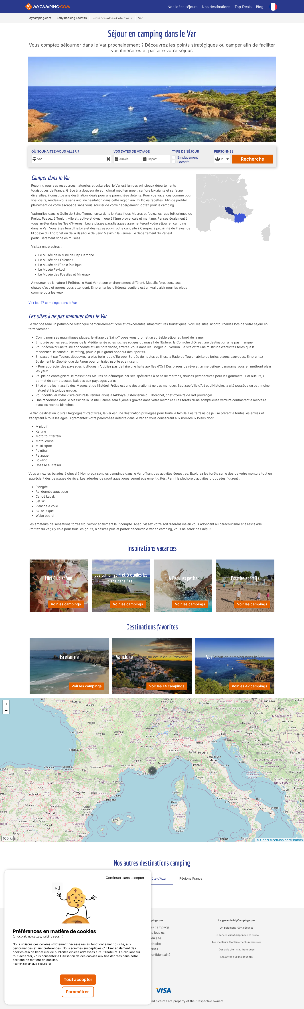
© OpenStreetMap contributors (279, 840)
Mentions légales (152, 932)
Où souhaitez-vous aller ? (55, 151)
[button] (152, 770)
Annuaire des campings (152, 927)
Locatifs (183, 162)
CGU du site (152, 938)
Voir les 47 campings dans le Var (52, 302)
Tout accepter (78, 979)
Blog (259, 6)
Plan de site (152, 944)
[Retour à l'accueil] (47, 6)
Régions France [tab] (190, 878)
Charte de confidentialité (152, 954)
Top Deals (243, 6)
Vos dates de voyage (131, 151)
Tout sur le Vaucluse (127, 891)
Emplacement (187, 157)
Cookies (152, 949)
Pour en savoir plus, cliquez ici (32, 963)
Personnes (222, 151)
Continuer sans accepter (125, 878)
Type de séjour (185, 151)
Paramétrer (78, 991)
